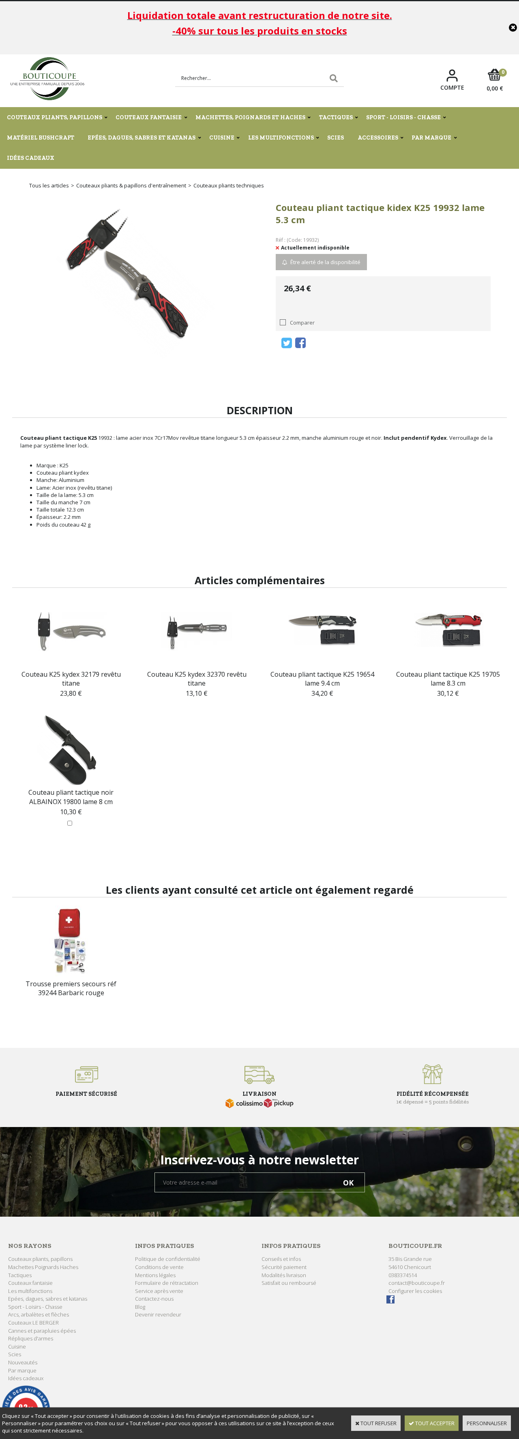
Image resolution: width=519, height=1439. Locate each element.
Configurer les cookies (415, 1291)
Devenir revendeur (158, 1314)
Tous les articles (49, 185)
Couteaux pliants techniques (228, 185)
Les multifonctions (281, 137)
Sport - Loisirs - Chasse (403, 117)
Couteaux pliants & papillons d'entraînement (131, 185)
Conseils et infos (281, 1259)
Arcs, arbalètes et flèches (38, 1314)
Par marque (431, 137)
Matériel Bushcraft (40, 137)
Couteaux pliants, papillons (54, 117)
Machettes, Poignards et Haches (250, 117)
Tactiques (336, 117)
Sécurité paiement (284, 1267)
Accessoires (378, 137)
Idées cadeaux (30, 158)
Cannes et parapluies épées (42, 1330)
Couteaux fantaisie (149, 117)
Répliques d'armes (30, 1338)
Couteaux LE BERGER (33, 1322)
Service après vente (159, 1291)
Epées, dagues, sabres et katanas (141, 137)
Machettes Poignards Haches (43, 1267)
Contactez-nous (154, 1298)
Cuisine (221, 137)
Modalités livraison (284, 1275)
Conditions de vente (159, 1267)
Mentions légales (155, 1275)
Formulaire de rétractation (166, 1282)
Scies (335, 137)
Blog (140, 1306)
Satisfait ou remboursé (289, 1282)
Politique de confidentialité (167, 1259)
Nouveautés (22, 1362)
